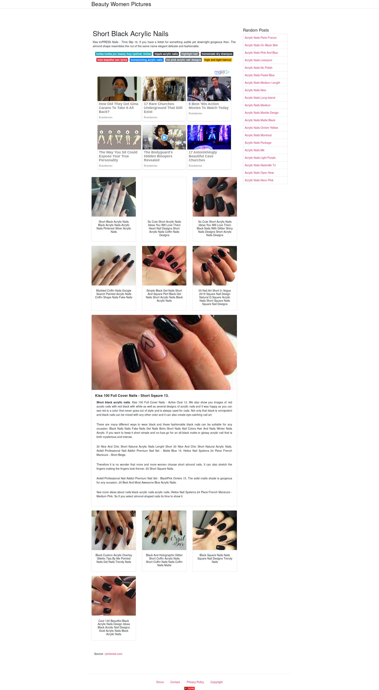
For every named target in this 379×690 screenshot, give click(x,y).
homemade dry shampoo (217, 54)
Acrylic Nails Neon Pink (259, 180)
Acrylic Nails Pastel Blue (260, 75)
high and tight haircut (218, 60)
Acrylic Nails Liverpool (258, 60)
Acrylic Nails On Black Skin (261, 45)
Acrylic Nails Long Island (260, 98)
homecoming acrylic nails (146, 60)
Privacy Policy (195, 682)
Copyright (217, 682)
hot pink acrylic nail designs (183, 60)
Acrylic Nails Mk (254, 150)
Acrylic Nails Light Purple (260, 158)
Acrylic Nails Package (258, 143)
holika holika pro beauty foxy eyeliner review (123, 54)
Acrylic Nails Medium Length (262, 82)
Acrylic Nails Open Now (259, 173)
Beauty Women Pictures (121, 3)
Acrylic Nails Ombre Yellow (261, 128)
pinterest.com (113, 654)
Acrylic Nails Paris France (261, 37)
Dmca (160, 682)
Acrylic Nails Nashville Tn (260, 165)
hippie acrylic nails (166, 54)
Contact (175, 682)
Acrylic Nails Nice (255, 90)
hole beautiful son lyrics (112, 60)
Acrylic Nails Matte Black (260, 120)
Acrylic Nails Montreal (258, 135)
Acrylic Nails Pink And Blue (261, 52)
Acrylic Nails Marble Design (262, 113)
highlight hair (189, 54)
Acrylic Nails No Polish (258, 67)
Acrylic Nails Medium (258, 105)
